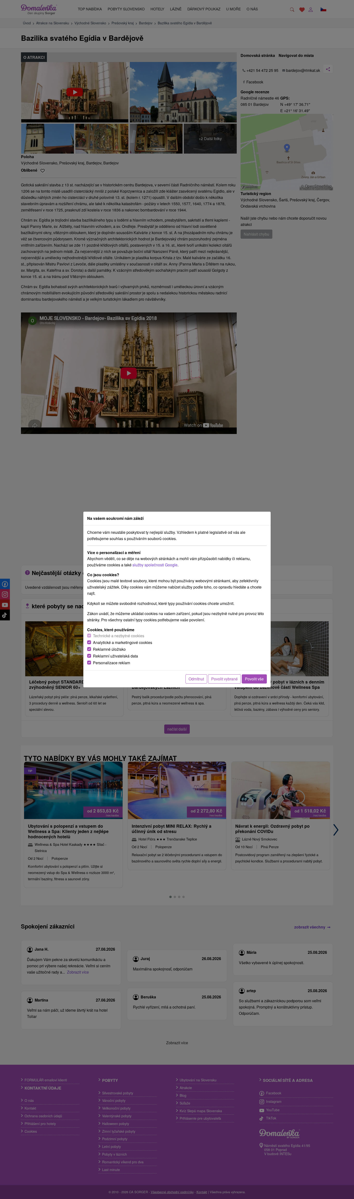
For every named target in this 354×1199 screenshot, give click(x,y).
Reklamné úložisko (109, 649)
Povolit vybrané (224, 679)
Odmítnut (196, 679)
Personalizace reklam (111, 662)
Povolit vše (254, 679)
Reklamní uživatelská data (115, 656)
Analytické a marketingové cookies (122, 642)
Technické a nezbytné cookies (118, 635)
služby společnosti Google (154, 565)
